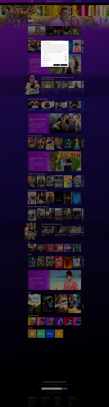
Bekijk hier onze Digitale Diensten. (57, 52)
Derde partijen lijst (44, 62)
